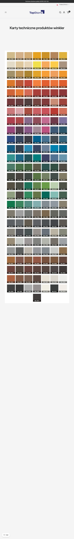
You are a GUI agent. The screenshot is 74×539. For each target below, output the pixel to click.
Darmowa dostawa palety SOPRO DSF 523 (37, 1)
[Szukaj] (60, 12)
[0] (67, 12)
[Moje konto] (64, 12)
